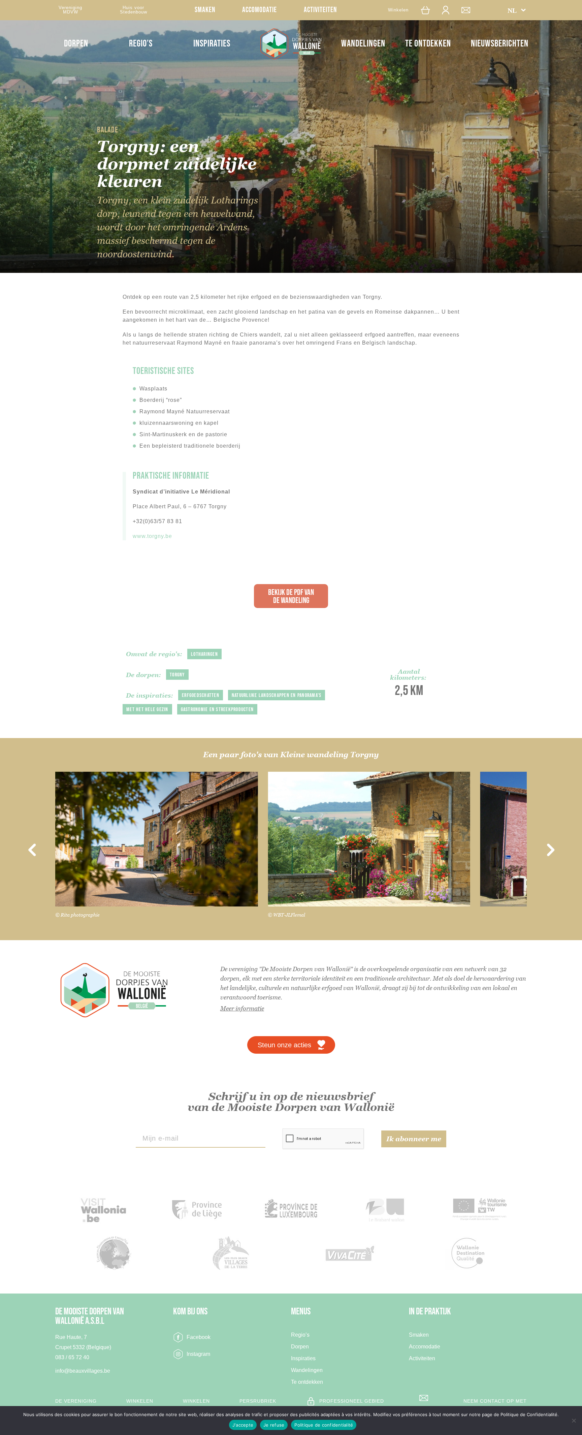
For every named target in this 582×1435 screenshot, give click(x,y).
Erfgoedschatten (200, 695)
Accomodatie (259, 10)
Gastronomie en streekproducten (217, 709)
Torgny (177, 675)
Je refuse (273, 1425)
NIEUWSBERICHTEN (499, 43)
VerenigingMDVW (70, 9)
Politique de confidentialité (323, 1425)
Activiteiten (320, 10)
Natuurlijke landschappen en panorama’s (277, 695)
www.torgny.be (152, 536)
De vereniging (76, 1401)
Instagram (198, 1354)
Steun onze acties (284, 1045)
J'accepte (242, 1425)
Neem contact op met (495, 1401)
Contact (469, 9)
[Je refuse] (573, 1420)
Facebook (199, 1337)
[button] (516, 10)
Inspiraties (211, 43)
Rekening (449, 9)
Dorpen (76, 43)
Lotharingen (204, 654)
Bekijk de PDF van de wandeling (291, 596)
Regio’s (141, 43)
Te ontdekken (428, 43)
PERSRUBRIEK (257, 1401)
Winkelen (398, 9)
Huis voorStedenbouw (133, 9)
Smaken (205, 10)
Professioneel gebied (351, 1401)
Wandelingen (363, 43)
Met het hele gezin (147, 709)
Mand (428, 9)
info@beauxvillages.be (82, 1371)
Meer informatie (242, 1008)
